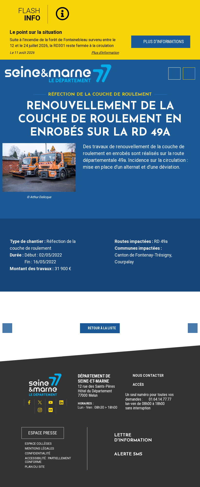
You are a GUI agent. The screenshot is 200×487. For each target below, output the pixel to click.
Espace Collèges (38, 443)
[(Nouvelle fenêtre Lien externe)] (146, 399)
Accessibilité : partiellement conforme (48, 460)
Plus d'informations (163, 41)
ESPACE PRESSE (42, 432)
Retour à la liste (102, 328)
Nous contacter (148, 375)
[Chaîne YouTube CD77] (50, 402)
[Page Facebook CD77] (29, 402)
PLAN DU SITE (35, 467)
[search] (174, 73)
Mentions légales (39, 448)
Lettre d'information (133, 438)
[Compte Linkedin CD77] (61, 402)
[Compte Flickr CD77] (50, 409)
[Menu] (189, 73)
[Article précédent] (5, 42)
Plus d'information (105, 53)
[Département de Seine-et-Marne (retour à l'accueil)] (58, 73)
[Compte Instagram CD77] (40, 409)
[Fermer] (192, 8)
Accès (138, 384)
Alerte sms (128, 454)
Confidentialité (37, 453)
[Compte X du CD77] (40, 402)
